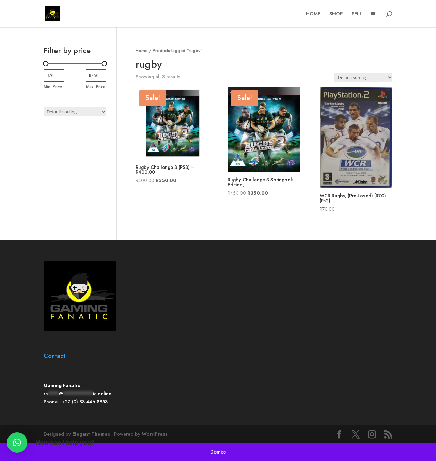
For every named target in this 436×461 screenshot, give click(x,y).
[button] (17, 442)
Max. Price (95, 87)
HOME (313, 14)
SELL (357, 14)
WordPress (155, 434)
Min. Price (53, 87)
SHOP (336, 14)
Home (141, 50)
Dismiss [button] (218, 451)
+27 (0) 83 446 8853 (85, 401)
